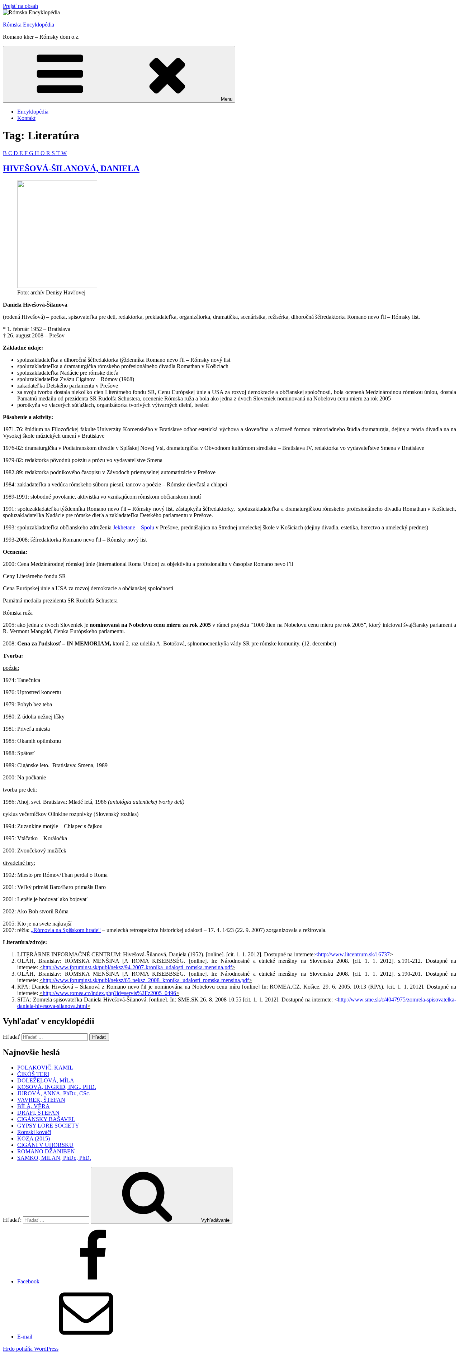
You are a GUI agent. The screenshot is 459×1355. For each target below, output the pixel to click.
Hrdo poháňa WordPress (30, 1349)
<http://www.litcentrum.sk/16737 (352, 954)
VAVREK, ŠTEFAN (41, 1100)
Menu (226, 99)
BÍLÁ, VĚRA (33, 1106)
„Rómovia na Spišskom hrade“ (66, 930)
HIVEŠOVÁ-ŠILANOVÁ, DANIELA (71, 168)
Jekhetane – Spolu (133, 527)
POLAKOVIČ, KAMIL (45, 1068)
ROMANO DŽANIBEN (46, 1151)
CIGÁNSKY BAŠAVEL (46, 1119)
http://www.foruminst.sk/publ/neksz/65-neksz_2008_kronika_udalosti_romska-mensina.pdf (146, 980)
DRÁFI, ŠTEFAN (38, 1113)
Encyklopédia (32, 112)
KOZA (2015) (33, 1138)
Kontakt (26, 118)
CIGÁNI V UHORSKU (45, 1145)
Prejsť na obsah (20, 6)
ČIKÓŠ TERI (33, 1074)
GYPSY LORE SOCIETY (48, 1126)
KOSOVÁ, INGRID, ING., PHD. (56, 1087)
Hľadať (11, 1037)
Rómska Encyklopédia (28, 24)
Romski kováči (34, 1132)
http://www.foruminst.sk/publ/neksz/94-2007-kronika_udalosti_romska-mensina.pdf (137, 967)
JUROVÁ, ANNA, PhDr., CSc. (53, 1093)
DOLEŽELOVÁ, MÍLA (45, 1080)
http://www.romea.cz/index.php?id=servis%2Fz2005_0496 (109, 993)
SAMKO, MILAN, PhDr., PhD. (54, 1158)
